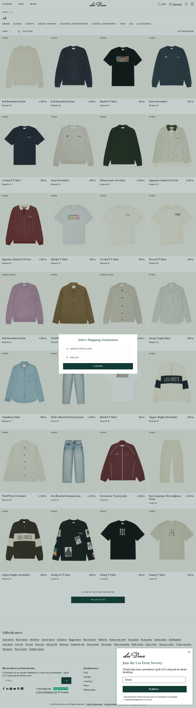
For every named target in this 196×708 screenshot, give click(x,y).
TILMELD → (155, 689)
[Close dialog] (189, 652)
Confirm (98, 366)
